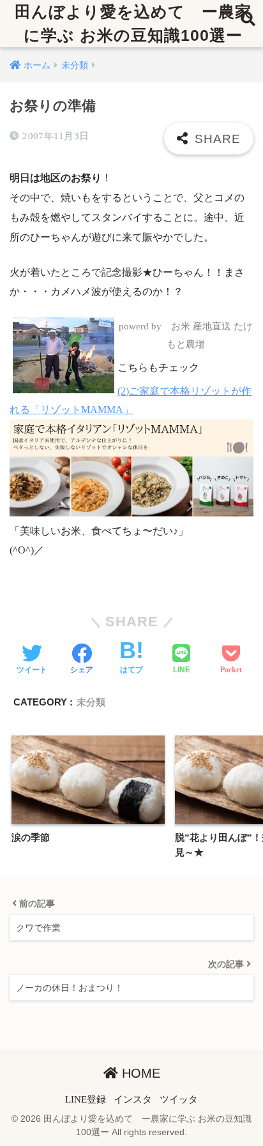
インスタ (133, 1099)
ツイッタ (179, 1099)
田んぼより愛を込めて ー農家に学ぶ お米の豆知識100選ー (133, 23)
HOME (139, 1073)
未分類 (91, 702)
